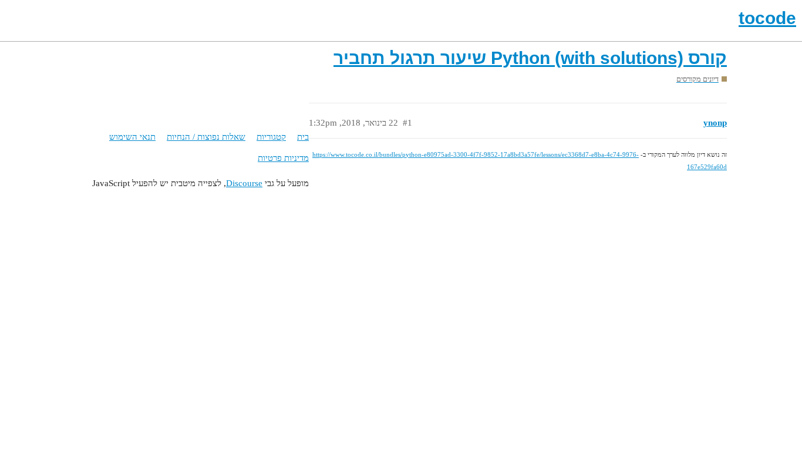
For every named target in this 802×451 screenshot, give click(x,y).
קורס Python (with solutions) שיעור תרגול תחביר (530, 58)
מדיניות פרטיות (283, 158)
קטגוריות (271, 137)
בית (303, 137)
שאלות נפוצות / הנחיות (206, 137)
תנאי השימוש (132, 137)
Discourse (244, 183)
